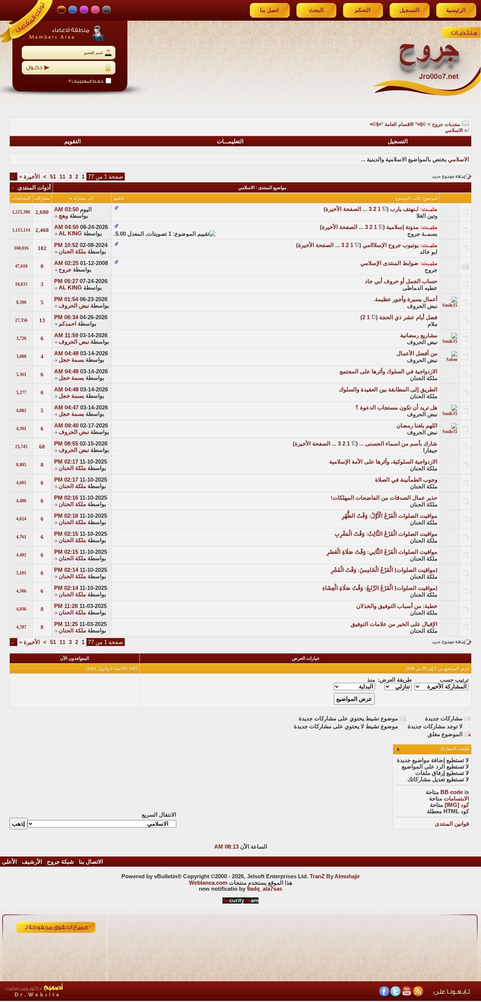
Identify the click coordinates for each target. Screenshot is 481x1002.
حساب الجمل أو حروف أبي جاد (401, 281)
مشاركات (42, 198)
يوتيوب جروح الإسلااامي (391, 245)
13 (42, 320)
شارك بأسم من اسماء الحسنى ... (398, 444)
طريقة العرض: (395, 680)
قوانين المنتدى (452, 824)
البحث (316, 10)
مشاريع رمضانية (418, 335)
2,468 (42, 230)
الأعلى (9, 862)
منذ (371, 680)
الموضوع (430, 198)
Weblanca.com (208, 883)
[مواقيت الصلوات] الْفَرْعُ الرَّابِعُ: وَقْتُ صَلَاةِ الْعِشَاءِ (379, 588)
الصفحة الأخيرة (343, 209)
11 (62, 177)
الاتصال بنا (91, 862)
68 (42, 447)
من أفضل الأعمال (416, 353)
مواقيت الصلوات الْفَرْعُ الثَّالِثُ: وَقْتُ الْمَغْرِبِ (385, 534)
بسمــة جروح (422, 234)
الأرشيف (32, 862)
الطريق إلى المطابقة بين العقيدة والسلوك (388, 390)
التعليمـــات (230, 141)
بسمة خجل (71, 360)
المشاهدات (21, 198)
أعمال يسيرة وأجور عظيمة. (405, 299)
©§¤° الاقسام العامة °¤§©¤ (398, 124)
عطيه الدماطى (419, 288)
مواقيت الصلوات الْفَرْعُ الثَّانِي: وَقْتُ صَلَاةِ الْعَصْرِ (382, 552)
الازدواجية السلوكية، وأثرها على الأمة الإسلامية (383, 462)
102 (42, 248)
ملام (432, 324)
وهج (63, 216)
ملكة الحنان (72, 252)
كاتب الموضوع (407, 198)
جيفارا (430, 450)
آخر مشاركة (83, 198)
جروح (431, 270)
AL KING (70, 233)
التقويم (72, 141)
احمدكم (67, 324)
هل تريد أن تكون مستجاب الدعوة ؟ (396, 408)
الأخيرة (29, 177)
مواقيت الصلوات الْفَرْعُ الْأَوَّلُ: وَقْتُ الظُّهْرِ (389, 516)
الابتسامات (456, 799)
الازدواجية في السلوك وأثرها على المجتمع (388, 371)
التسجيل (409, 10)
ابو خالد (428, 252)
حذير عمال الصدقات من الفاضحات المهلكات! (384, 498)
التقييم (118, 198)
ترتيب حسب (454, 680)
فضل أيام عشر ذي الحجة (408, 317)
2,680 (42, 212)
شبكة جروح (60, 862)
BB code (451, 792)
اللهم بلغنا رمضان (416, 426)
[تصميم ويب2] (69, 999)
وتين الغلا (426, 216)
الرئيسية (456, 10)
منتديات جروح (446, 124)
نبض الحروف (422, 306)
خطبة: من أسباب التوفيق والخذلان (396, 606)
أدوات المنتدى (34, 188)
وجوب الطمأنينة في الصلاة (406, 480)
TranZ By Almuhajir (335, 876)
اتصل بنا (269, 10)
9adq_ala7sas (264, 889)
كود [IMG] (457, 805)
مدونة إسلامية (402, 227)
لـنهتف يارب (404, 209)
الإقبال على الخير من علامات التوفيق (394, 624)
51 (53, 177)
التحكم (363, 10)
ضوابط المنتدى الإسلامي (389, 263)
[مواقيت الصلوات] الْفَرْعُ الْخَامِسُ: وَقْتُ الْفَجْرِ (384, 570)
